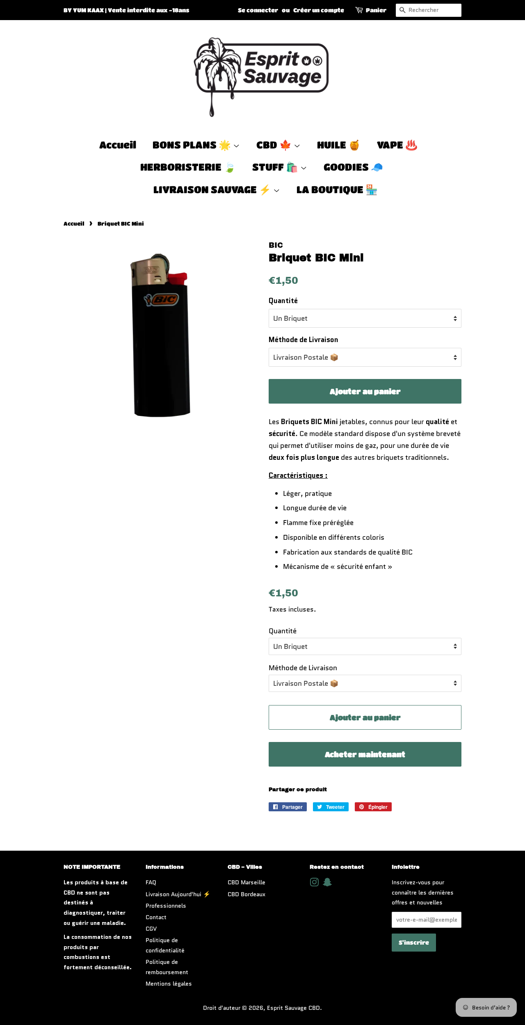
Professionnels (166, 906)
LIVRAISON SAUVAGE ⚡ (213, 189)
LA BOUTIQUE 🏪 (337, 189)
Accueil (117, 144)
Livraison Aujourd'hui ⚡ (178, 894)
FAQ (151, 882)
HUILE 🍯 (339, 144)
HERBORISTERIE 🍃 (188, 166)
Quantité (283, 301)
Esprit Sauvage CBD (293, 1008)
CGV (151, 929)
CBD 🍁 (275, 144)
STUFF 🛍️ (276, 166)
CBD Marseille (246, 882)
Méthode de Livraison (303, 340)
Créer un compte (318, 10)
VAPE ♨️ (397, 144)
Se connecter (258, 10)
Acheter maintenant (365, 754)
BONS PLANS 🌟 (193, 144)
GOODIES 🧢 (353, 166)
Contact (156, 917)
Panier (376, 10)
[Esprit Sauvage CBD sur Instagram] (314, 884)
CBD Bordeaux (246, 894)
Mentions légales (169, 983)
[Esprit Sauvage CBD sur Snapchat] (327, 884)
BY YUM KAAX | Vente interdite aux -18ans (126, 10)
